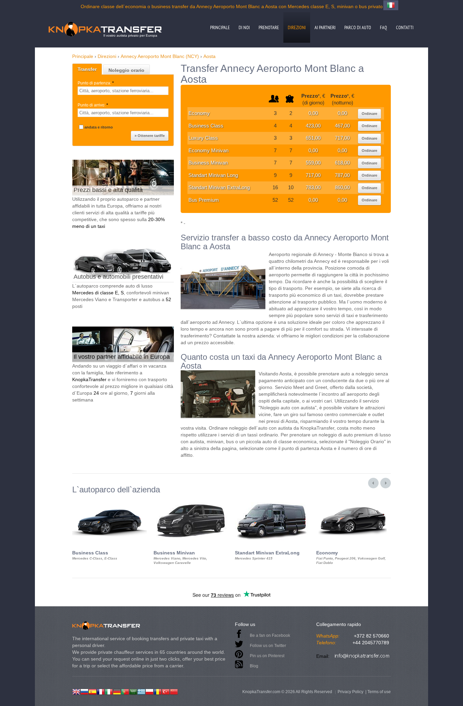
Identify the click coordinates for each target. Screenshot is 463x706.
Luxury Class (203, 138)
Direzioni (297, 27)
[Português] (125, 691)
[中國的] (174, 691)
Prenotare (269, 27)
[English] (76, 691)
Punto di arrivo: (93, 105)
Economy (199, 113)
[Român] (158, 691)
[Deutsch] (117, 691)
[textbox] (123, 90)
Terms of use (379, 691)
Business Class (205, 126)
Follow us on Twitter (268, 645)
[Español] (92, 691)
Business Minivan (208, 162)
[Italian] (109, 691)
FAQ (383, 27)
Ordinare (369, 114)
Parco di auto (357, 27)
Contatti (405, 27)
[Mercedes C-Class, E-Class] (109, 500)
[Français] (101, 691)
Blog (254, 666)
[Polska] (149, 691)
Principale (220, 27)
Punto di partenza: (96, 83)
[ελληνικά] (141, 691)
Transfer (87, 69)
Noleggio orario (126, 70)
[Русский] (84, 691)
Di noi (244, 27)
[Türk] (166, 691)
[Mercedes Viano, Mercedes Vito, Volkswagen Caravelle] (191, 500)
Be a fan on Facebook (270, 635)
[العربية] (133, 691)
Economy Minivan (208, 150)
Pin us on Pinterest (267, 655)
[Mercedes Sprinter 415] (272, 500)
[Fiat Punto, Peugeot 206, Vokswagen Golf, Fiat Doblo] (353, 500)
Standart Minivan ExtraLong (219, 187)
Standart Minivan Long (213, 175)
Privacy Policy (350, 691)
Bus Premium (203, 200)
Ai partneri (325, 27)
